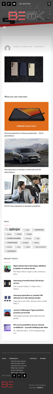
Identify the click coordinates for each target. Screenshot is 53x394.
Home (4, 358)
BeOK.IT (40, 388)
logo (38, 238)
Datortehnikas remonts (18, 366)
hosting (29, 234)
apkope (14, 229)
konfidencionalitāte (14, 238)
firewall (19, 234)
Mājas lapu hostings (18, 372)
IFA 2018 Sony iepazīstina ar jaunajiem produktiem (22, 206)
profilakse (26, 242)
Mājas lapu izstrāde (17, 368)
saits (18, 247)
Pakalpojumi (13, 358)
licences (28, 238)
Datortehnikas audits (18, 363)
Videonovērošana (17, 370)
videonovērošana (41, 247)
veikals (28, 247)
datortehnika (39, 230)
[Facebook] (4, 4)
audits (27, 230)
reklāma (36, 242)
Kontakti (43, 358)
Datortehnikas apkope (18, 361)
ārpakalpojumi (11, 251)
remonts (9, 247)
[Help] (9, 4)
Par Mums (33, 358)
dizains (9, 234)
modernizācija (12, 243)
